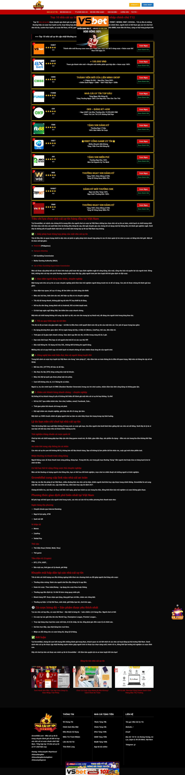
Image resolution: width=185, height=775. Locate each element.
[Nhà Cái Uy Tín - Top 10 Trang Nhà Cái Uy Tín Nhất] (41, 5)
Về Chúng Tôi (68, 722)
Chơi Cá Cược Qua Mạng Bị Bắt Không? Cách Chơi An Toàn (92, 691)
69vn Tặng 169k (100, 732)
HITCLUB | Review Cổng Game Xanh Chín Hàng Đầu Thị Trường (134, 691)
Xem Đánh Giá (143, 50)
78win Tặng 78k (100, 722)
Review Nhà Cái (65, 12)
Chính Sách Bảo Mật (70, 727)
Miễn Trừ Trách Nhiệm (71, 737)
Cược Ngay (143, 46)
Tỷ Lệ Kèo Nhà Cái (81, 12)
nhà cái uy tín (44, 22)
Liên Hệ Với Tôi (68, 742)
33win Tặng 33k (100, 727)
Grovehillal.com (37, 736)
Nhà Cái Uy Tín (52, 12)
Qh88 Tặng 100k (100, 737)
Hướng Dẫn (125, 12)
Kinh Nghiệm (112, 12)
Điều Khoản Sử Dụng (71, 732)
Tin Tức (134, 12)
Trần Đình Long (69, 747)
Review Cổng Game (97, 12)
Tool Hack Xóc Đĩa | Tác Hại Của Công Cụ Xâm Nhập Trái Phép (51, 691)
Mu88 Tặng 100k (100, 742)
